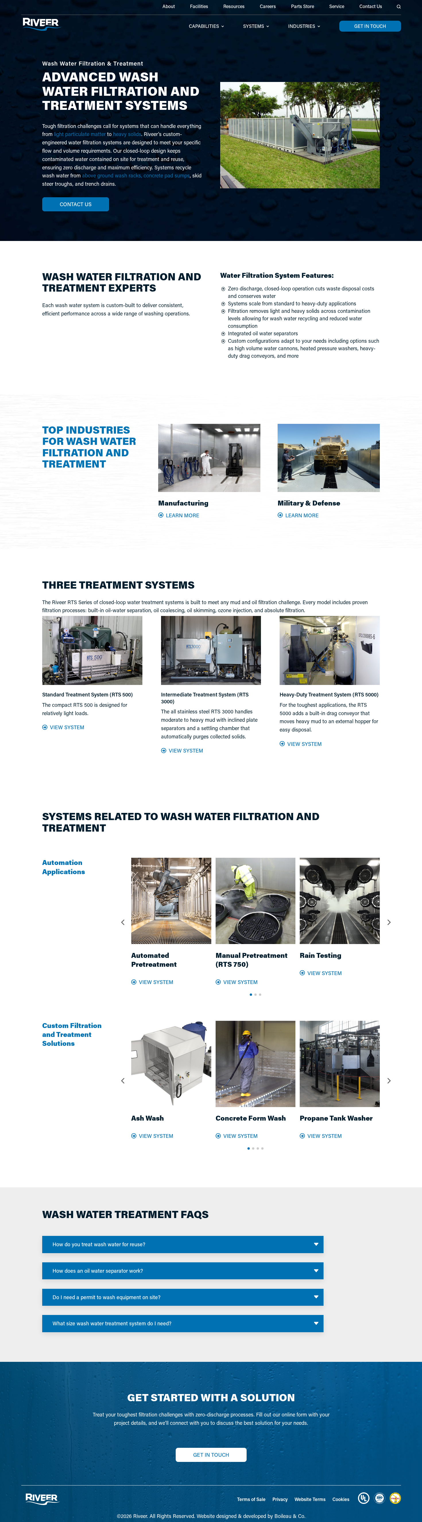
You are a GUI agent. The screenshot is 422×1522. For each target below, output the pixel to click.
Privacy (280, 1499)
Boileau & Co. (289, 1516)
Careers (268, 6)
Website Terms (310, 1499)
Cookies (340, 1499)
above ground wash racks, (112, 175)
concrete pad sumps (167, 175)
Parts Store (302, 6)
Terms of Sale (251, 1499)
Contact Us (370, 6)
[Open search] (398, 6)
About (168, 6)
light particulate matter (80, 134)
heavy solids (127, 134)
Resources (234, 6)
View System (67, 727)
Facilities (199, 6)
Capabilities (204, 26)
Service (336, 6)
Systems (253, 26)
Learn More (182, 515)
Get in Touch (370, 26)
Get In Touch (211, 1454)
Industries (301, 26)
